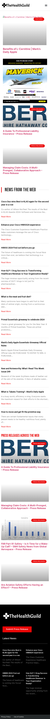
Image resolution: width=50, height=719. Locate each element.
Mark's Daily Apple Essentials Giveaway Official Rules (23, 344)
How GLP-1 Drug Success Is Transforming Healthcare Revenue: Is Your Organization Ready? (24, 272)
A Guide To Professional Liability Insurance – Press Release (21, 132)
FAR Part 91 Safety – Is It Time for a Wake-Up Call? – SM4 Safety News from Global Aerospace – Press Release (24, 546)
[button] (46, 5)
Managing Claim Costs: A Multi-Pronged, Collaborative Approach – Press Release (22, 170)
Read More (6, 216)
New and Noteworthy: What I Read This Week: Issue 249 (22, 370)
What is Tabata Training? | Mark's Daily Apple (22, 392)
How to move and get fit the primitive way (21, 412)
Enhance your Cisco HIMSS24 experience (20, 225)
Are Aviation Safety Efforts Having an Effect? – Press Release (22, 586)
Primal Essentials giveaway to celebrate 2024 (23, 319)
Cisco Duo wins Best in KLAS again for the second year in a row (25, 203)
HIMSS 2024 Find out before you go (18, 247)
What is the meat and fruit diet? (16, 296)
